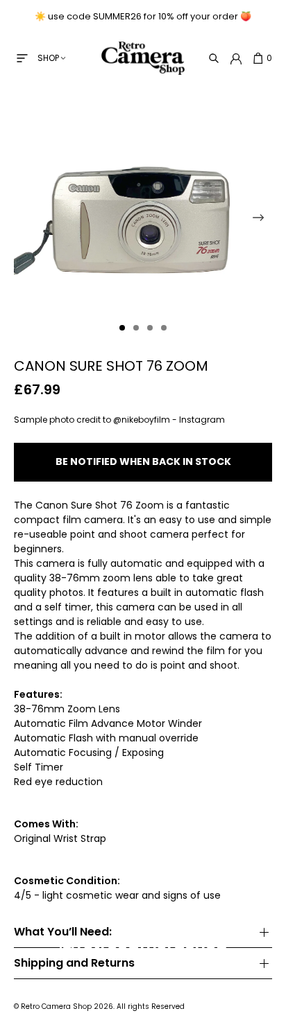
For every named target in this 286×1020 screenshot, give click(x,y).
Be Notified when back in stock (143, 461)
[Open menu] (22, 58)
